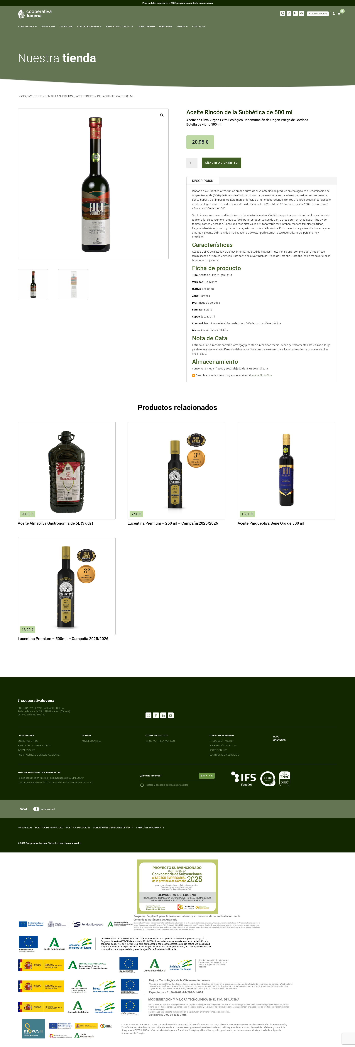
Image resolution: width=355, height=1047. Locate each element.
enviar (207, 775)
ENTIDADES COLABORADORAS (34, 745)
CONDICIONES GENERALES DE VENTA (113, 827)
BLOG (276, 736)
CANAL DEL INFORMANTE (150, 827)
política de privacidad (177, 784)
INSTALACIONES (26, 750)
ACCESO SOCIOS (318, 13)
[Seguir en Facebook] (289, 13)
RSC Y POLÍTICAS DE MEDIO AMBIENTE (38, 754)
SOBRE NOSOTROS (28, 740)
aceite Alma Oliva (262, 375)
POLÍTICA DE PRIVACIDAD (49, 827)
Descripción (203, 181)
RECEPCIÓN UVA (218, 750)
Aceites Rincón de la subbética (51, 96)
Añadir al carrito (221, 162)
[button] (162, 115)
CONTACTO (279, 740)
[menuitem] (27, 26)
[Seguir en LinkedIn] (295, 13)
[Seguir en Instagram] (282, 13)
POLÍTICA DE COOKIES (78, 827)
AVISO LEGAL (25, 827)
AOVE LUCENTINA (91, 740)
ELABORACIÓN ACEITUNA (223, 745)
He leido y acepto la (166, 784)
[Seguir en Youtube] (301, 13)
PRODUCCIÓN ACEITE (220, 740)
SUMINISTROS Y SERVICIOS (224, 754)
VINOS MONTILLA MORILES (160, 740)
